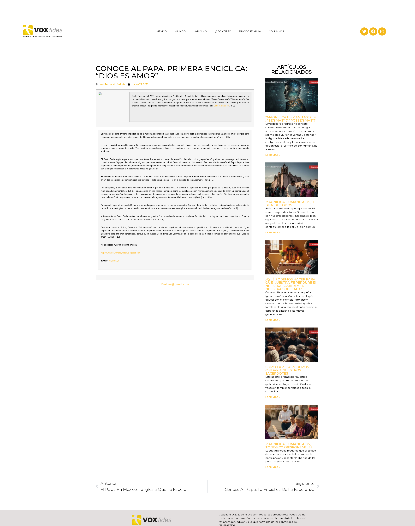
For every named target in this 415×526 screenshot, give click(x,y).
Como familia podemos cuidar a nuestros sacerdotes (287, 370)
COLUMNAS (276, 31)
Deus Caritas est (221, 106)
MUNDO (180, 31)
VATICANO (200, 31)
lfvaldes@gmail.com (175, 284)
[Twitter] (364, 31)
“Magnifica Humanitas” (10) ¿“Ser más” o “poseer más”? (290, 118)
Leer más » (272, 154)
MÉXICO (161, 31)
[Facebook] (373, 31)
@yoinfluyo (114, 261)
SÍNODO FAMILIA (250, 31)
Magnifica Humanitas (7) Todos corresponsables (288, 445)
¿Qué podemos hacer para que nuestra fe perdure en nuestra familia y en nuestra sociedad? (291, 284)
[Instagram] (382, 31)
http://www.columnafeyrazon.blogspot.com (121, 253)
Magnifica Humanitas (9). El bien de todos (291, 203)
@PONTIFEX (223, 31)
